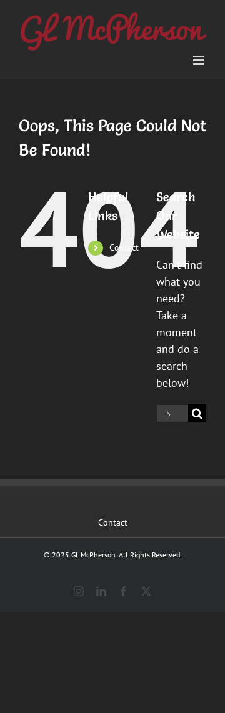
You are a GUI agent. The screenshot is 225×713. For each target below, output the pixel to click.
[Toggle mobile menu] (199, 60)
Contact (124, 247)
